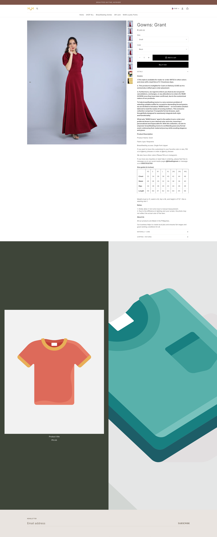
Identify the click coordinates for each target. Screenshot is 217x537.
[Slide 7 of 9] (130, 66)
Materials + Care (143, 232)
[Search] (37, 8)
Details (140, 71)
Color (139, 45)
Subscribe (184, 523)
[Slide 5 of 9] (130, 52)
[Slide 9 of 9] (130, 81)
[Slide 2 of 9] (130, 31)
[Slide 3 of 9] (130, 38)
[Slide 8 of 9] (130, 74)
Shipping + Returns (144, 237)
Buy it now (163, 65)
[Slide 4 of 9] (130, 45)
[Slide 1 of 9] (130, 24)
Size (138, 35)
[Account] (182, 8)
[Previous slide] (29, 82)
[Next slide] (123, 82)
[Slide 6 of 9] (130, 59)
